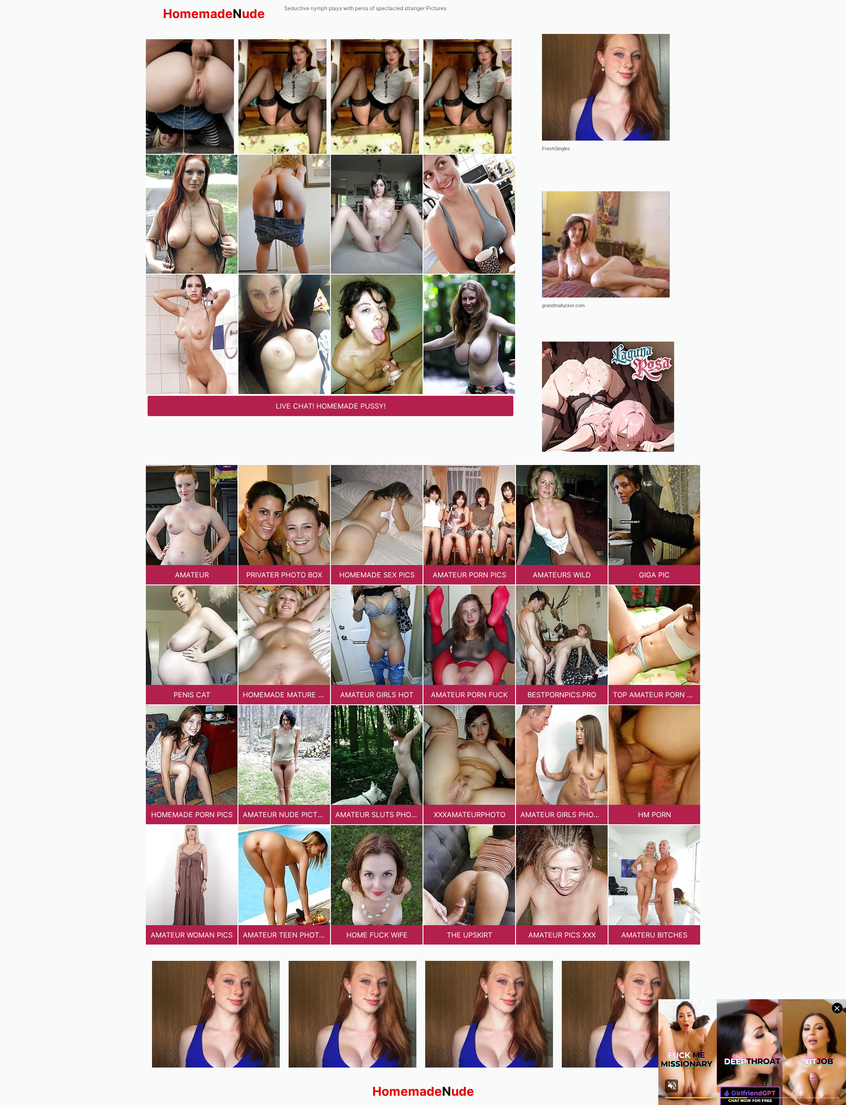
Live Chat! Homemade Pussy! (331, 406)
